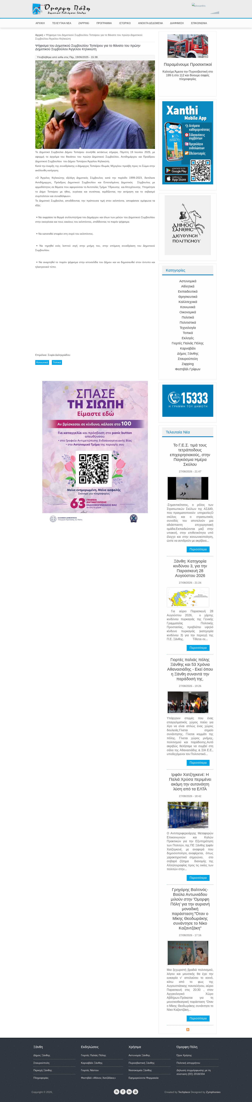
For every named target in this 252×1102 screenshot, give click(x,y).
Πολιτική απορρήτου (188, 1062)
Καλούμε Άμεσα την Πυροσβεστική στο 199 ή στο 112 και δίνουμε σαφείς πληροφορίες (188, 78)
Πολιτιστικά (188, 322)
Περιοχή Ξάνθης (42, 1070)
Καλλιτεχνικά (188, 302)
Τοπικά (188, 333)
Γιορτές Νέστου (90, 1070)
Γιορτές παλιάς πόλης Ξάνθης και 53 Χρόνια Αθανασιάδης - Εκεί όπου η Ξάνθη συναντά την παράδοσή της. (190, 669)
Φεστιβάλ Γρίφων (187, 369)
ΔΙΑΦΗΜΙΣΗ (177, 23)
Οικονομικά (187, 312)
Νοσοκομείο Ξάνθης (140, 1070)
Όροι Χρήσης (184, 1055)
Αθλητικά (187, 286)
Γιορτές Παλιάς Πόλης (188, 343)
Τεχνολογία (188, 328)
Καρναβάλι (188, 348)
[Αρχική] (61, 13)
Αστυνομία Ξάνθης (139, 1055)
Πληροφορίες (41, 1077)
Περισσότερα (198, 549)
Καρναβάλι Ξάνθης (92, 1062)
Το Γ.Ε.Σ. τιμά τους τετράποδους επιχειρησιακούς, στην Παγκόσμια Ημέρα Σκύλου (190, 455)
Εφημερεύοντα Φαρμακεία (143, 1077)
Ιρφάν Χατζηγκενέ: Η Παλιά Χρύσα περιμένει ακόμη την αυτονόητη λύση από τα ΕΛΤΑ (190, 781)
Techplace (184, 1092)
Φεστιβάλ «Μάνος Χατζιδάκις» (98, 1077)
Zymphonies (213, 1092)
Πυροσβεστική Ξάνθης (142, 1062)
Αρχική (39, 34)
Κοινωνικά (187, 307)
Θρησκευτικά (187, 297)
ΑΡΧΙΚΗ (40, 23)
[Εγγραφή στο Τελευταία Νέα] (187, 1030)
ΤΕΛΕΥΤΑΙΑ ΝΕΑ (61, 23)
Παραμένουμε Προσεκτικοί (188, 67)
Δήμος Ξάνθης (188, 353)
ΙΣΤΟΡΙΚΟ (125, 23)
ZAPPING (83, 23)
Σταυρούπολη (188, 359)
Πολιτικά (188, 317)
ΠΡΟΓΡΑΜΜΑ (104, 23)
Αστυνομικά (187, 281)
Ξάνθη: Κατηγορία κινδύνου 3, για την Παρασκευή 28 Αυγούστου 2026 (190, 568)
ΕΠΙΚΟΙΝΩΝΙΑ (199, 23)
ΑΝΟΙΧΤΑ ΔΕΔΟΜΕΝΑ (150, 23)
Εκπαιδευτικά (187, 291)
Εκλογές (188, 338)
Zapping (188, 364)
